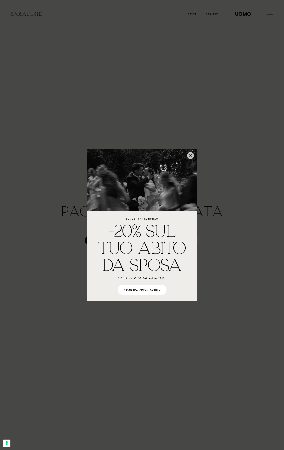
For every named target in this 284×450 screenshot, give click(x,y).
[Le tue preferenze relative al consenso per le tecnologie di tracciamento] (6, 443)
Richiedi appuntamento (142, 289)
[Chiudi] (190, 155)
